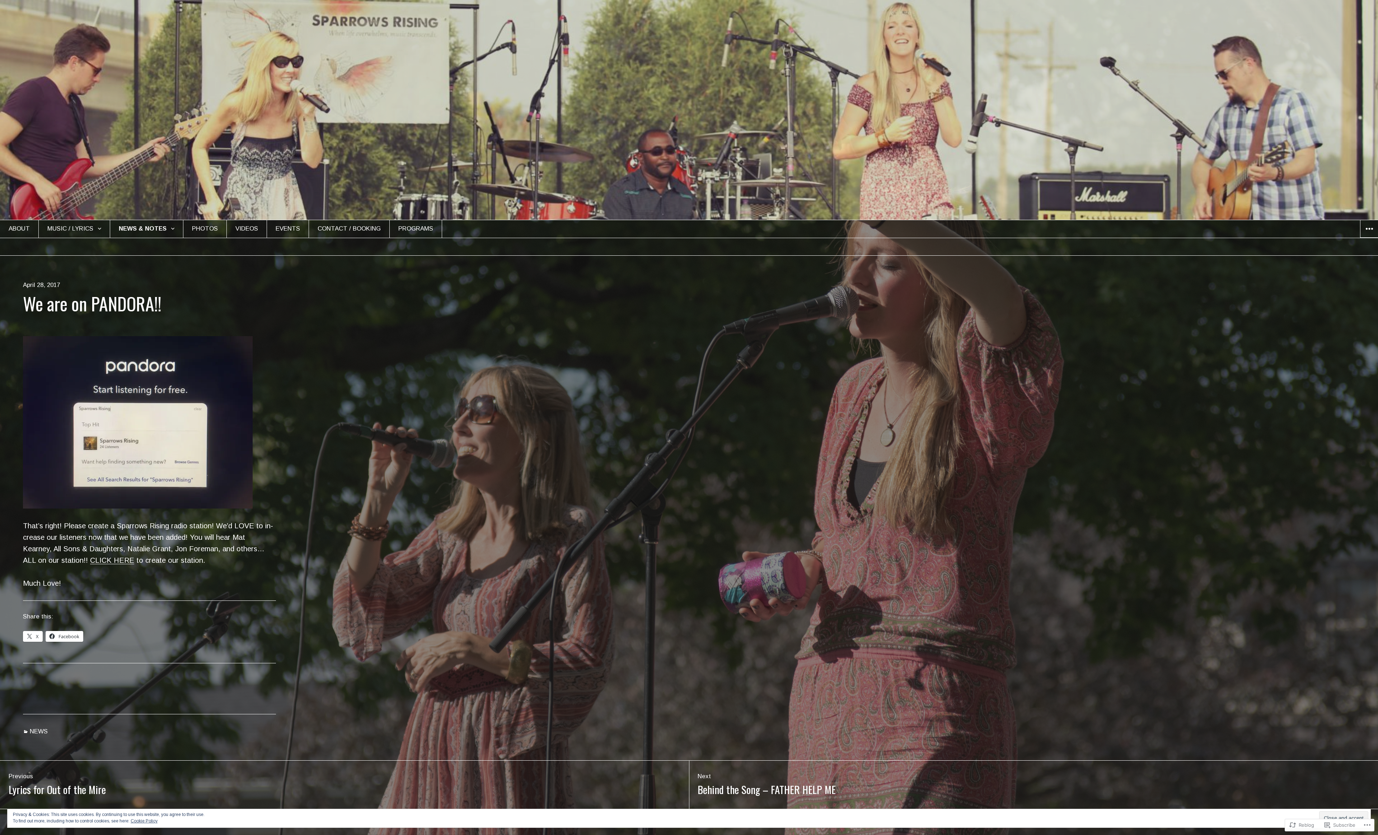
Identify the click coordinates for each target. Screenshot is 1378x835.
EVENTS (288, 228)
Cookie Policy (144, 821)
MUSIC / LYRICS (70, 228)
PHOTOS (205, 228)
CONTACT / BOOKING (349, 228)
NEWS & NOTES (143, 228)
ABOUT (19, 228)
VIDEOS (246, 228)
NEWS (39, 731)
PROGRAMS (415, 228)
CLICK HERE (112, 560)
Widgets (1369, 237)
